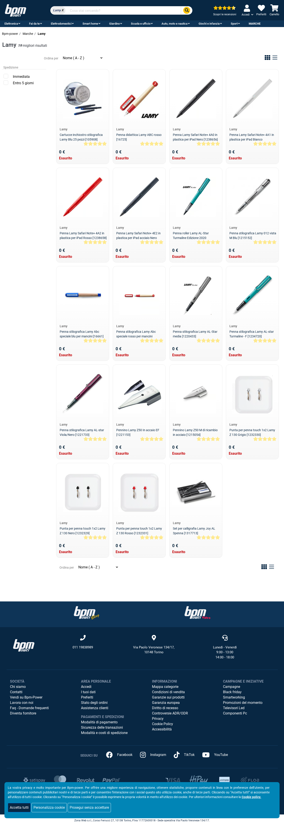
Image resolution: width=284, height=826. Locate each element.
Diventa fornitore (23, 713)
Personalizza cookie (49, 807)
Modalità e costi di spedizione (104, 733)
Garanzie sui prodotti (168, 697)
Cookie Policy (162, 724)
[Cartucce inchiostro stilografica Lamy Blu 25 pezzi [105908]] (83, 98)
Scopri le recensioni (224, 14)
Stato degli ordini (94, 703)
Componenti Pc (235, 713)
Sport (234, 23)
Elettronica (11, 23)
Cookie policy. (251, 797)
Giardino (114, 23)
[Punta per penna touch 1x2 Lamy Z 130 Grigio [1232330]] (252, 394)
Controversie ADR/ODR (170, 713)
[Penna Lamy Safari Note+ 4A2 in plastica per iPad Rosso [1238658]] (83, 197)
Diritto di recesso (165, 708)
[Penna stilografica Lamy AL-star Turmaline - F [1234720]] (252, 295)
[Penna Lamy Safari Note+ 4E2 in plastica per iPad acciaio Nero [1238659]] (139, 197)
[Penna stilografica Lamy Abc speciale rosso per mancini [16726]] (139, 295)
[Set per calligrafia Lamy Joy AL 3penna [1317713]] (196, 492)
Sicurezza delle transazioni (102, 727)
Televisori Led (234, 708)
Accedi (86, 687)
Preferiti (87, 697)
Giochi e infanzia (209, 23)
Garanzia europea (166, 703)
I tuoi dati (88, 692)
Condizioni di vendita (168, 692)
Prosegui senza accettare (89, 807)
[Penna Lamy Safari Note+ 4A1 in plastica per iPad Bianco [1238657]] (252, 98)
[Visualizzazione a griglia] (267, 58)
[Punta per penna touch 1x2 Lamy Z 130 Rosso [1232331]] (139, 492)
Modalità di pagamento (99, 722)
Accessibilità (162, 729)
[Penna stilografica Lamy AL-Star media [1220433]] (195, 295)
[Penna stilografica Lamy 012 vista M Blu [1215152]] (252, 197)
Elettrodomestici (61, 23)
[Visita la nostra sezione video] (197, 612)
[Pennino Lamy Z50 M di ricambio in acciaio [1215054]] (196, 394)
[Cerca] (186, 10)
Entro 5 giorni (23, 83)
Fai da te (34, 23)
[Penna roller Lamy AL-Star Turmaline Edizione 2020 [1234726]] (196, 197)
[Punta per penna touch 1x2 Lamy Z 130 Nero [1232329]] (82, 492)
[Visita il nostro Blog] (86, 612)
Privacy (158, 718)
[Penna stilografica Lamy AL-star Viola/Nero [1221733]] (82, 394)
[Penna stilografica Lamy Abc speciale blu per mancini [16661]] (83, 295)
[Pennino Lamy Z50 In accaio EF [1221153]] (139, 394)
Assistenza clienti (94, 708)
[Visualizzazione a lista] (274, 58)
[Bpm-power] (15, 10)
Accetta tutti (19, 807)
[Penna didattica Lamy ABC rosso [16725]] (139, 98)
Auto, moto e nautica (174, 23)
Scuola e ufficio (140, 23)
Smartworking (234, 697)
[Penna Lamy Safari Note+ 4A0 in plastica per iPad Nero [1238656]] (196, 98)
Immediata (21, 76)
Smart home (90, 23)
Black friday (232, 692)
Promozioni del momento (242, 703)
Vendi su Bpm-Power (26, 697)
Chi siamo (18, 687)
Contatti (16, 692)
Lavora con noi (21, 703)
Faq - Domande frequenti (29, 708)
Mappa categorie (165, 687)
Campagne (231, 687)
